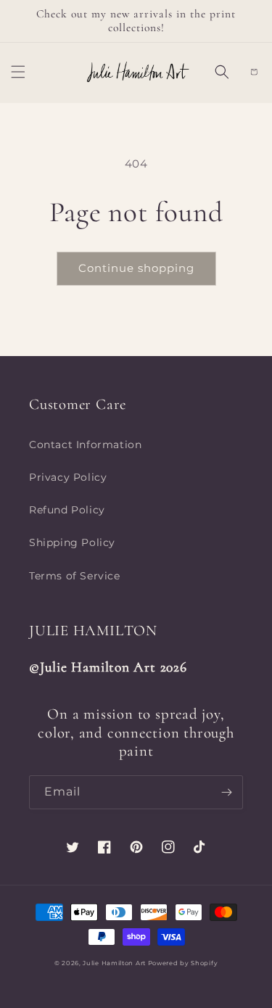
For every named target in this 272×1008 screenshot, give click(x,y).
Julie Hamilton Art (115, 963)
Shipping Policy (72, 542)
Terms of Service (74, 575)
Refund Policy (67, 509)
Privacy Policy (68, 477)
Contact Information (85, 444)
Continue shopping (136, 268)
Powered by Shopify (183, 963)
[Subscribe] (226, 792)
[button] (18, 72)
